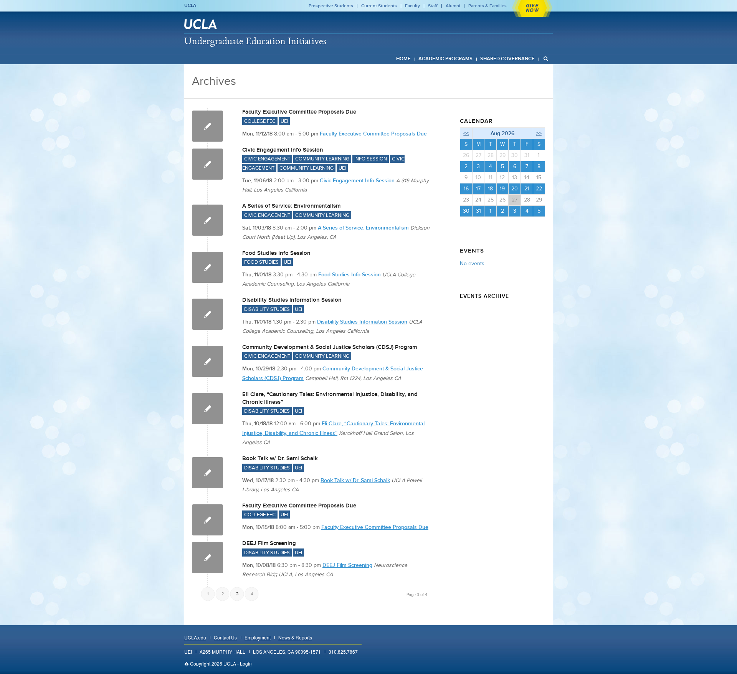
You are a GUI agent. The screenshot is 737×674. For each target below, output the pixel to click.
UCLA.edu (195, 637)
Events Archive (484, 296)
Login (246, 663)
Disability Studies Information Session (292, 300)
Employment (258, 637)
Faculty (412, 5)
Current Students (379, 5)
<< (466, 133)
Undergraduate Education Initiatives (255, 41)
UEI (284, 121)
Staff (433, 5)
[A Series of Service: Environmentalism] (207, 220)
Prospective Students (331, 5)
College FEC (260, 121)
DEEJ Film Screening (269, 543)
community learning (322, 159)
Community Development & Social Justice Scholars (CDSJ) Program (329, 347)
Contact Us (225, 637)
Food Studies (261, 262)
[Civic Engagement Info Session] (207, 164)
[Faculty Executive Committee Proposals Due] (207, 126)
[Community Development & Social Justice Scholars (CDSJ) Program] (207, 361)
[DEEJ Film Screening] (207, 557)
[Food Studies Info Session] (207, 267)
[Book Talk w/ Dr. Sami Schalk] (207, 472)
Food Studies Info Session (276, 253)
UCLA (190, 5)
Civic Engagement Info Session (282, 150)
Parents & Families (487, 5)
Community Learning (306, 168)
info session (370, 159)
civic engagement (267, 159)
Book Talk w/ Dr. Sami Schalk (280, 458)
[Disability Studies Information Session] (207, 314)
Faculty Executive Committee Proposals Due (299, 112)
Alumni (453, 5)
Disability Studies (267, 309)
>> (539, 133)
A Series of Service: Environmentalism (291, 206)
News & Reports (295, 637)
